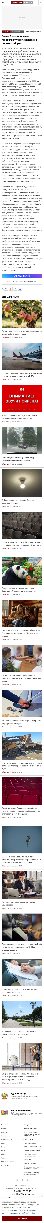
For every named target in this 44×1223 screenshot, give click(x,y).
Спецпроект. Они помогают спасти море (31, 1155)
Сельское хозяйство (8, 1161)
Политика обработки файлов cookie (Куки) (31, 1173)
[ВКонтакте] (6, 289)
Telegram (27, 1180)
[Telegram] (15, 289)
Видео (3, 1154)
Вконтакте (17, 1180)
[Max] (20, 289)
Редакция (27, 1159)
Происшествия (6, 1139)
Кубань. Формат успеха (32, 1147)
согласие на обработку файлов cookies (18, 1213)
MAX (36, 281)
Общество (6, 32)
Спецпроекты (28, 1139)
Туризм (4, 1158)
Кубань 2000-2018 (30, 1143)
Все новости (5, 1125)
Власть (4, 1132)
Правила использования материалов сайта (32, 1168)
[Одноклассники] (11, 289)
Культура (4, 1147)
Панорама (27, 1125)
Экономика (5, 1136)
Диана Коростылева (33, 32)
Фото (3, 1150)
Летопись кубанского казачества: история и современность (31, 1134)
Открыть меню (2, 2)
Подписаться (24, 276)
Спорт (3, 1143)
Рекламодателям (29, 1163)
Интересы (5, 1165)
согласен (22, 1218)
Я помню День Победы (31, 1150)
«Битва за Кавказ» (30, 1128)
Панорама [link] (5, 337)
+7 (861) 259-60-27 (22, 1191)
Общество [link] (5, 379)
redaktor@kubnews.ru (23, 1194)
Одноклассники (22, 1180)
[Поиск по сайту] (41, 2)
